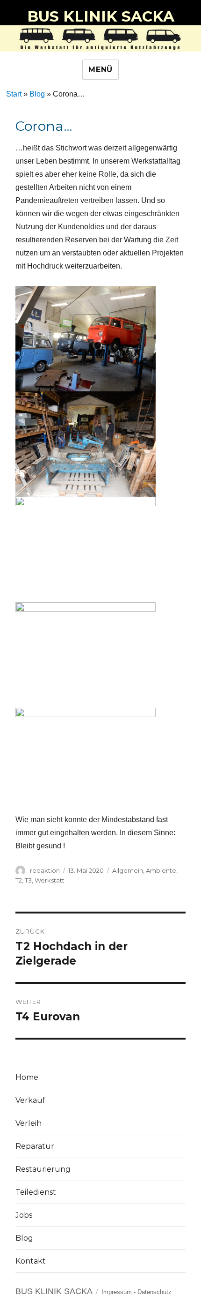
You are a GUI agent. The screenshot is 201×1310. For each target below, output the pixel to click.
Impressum (116, 1291)
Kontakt (30, 1261)
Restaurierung (43, 1169)
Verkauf (30, 1100)
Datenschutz (154, 1291)
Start (14, 94)
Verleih (28, 1123)
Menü (100, 69)
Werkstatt (50, 880)
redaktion (45, 870)
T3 (28, 880)
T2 (18, 880)
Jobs (23, 1215)
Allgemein (127, 870)
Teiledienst (35, 1192)
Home (26, 1077)
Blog (37, 94)
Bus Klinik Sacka (100, 16)
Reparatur (34, 1146)
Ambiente (161, 870)
